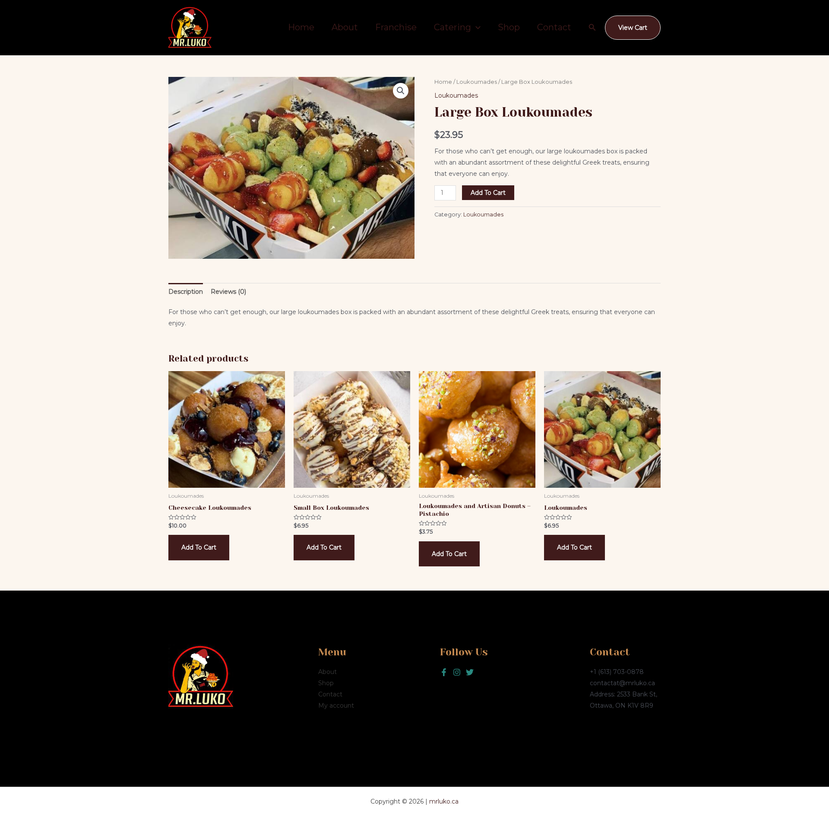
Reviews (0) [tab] (228, 292)
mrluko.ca (444, 801)
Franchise (396, 27)
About (345, 27)
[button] (592, 27)
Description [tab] (185, 292)
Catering (452, 27)
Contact (554, 27)
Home (301, 27)
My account (336, 705)
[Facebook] (444, 672)
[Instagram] (470, 672)
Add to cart (488, 193)
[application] (476, 27)
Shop (509, 27)
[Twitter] (457, 672)
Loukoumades (476, 82)
